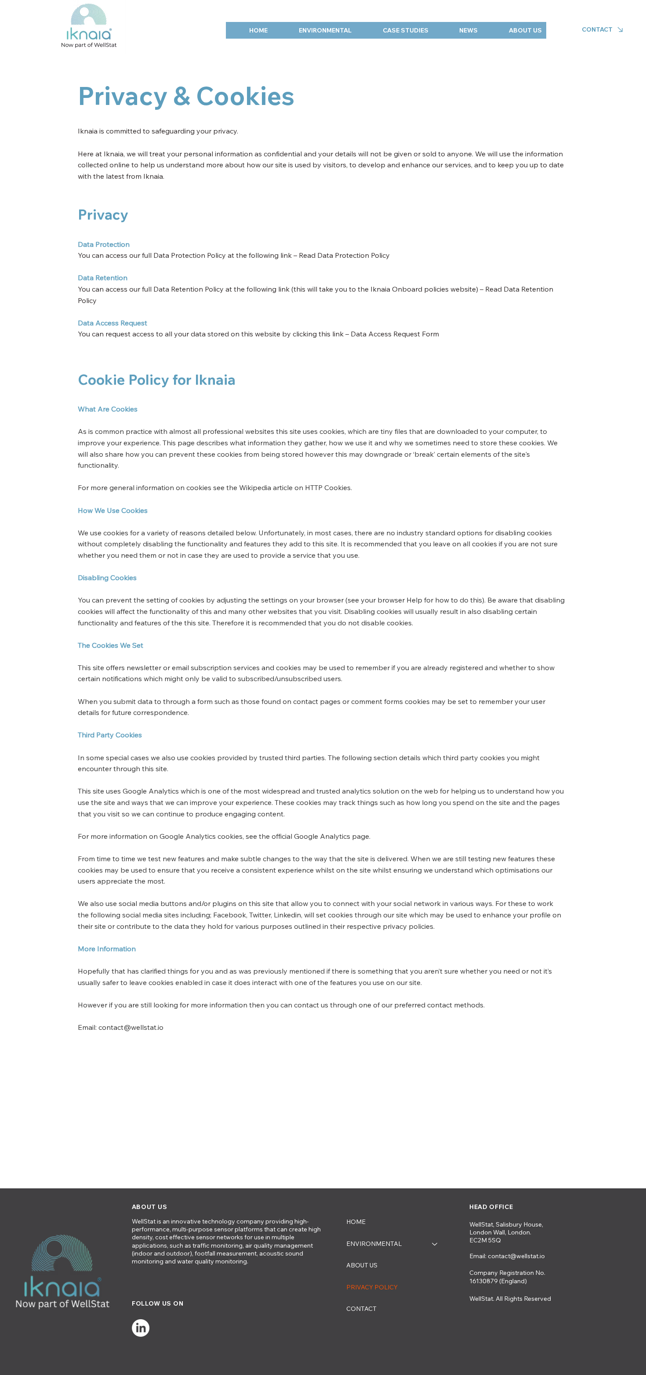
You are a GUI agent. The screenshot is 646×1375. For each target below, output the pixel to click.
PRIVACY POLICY (372, 1287)
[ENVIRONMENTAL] (435, 1244)
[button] (316, 30)
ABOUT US (361, 1265)
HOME (356, 1222)
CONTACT (361, 1309)
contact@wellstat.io (516, 1256)
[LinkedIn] (140, 1328)
